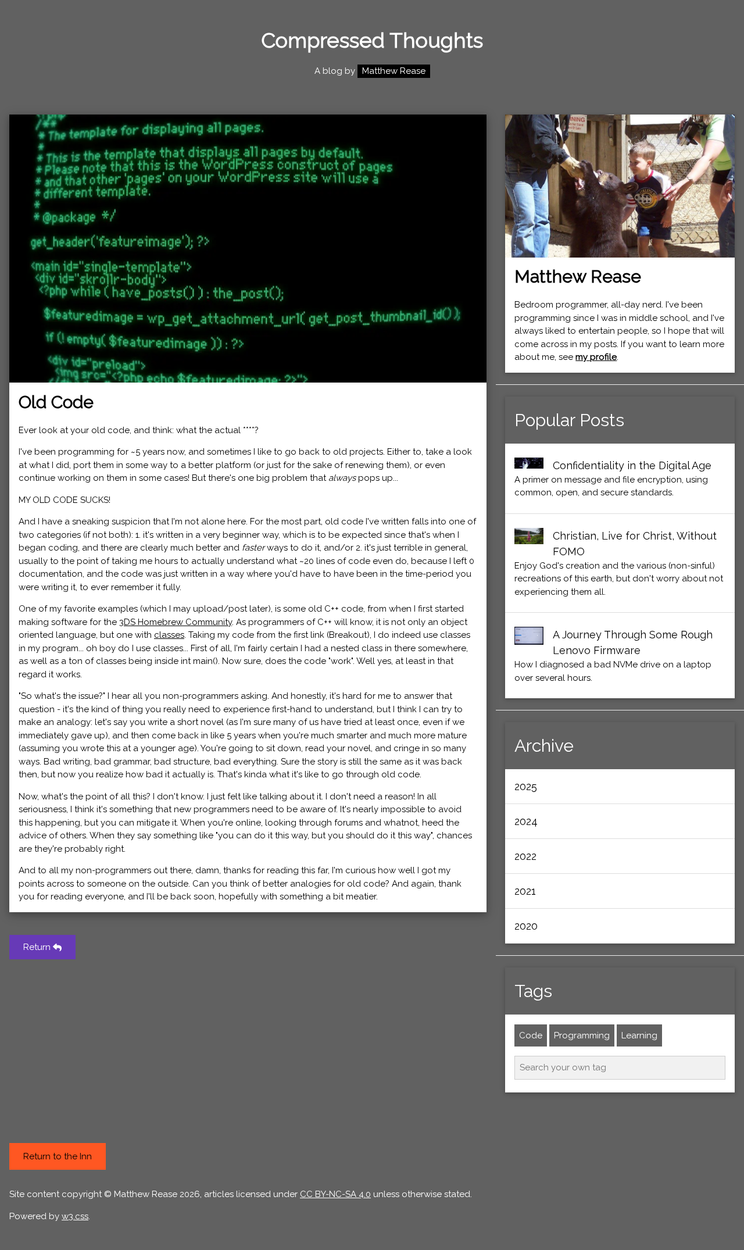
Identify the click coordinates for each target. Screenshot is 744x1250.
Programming (582, 1035)
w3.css (75, 1216)
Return (38, 947)
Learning (639, 1035)
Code (530, 1035)
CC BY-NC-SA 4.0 (335, 1194)
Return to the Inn (57, 1156)
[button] (620, 786)
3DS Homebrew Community (175, 622)
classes (169, 635)
